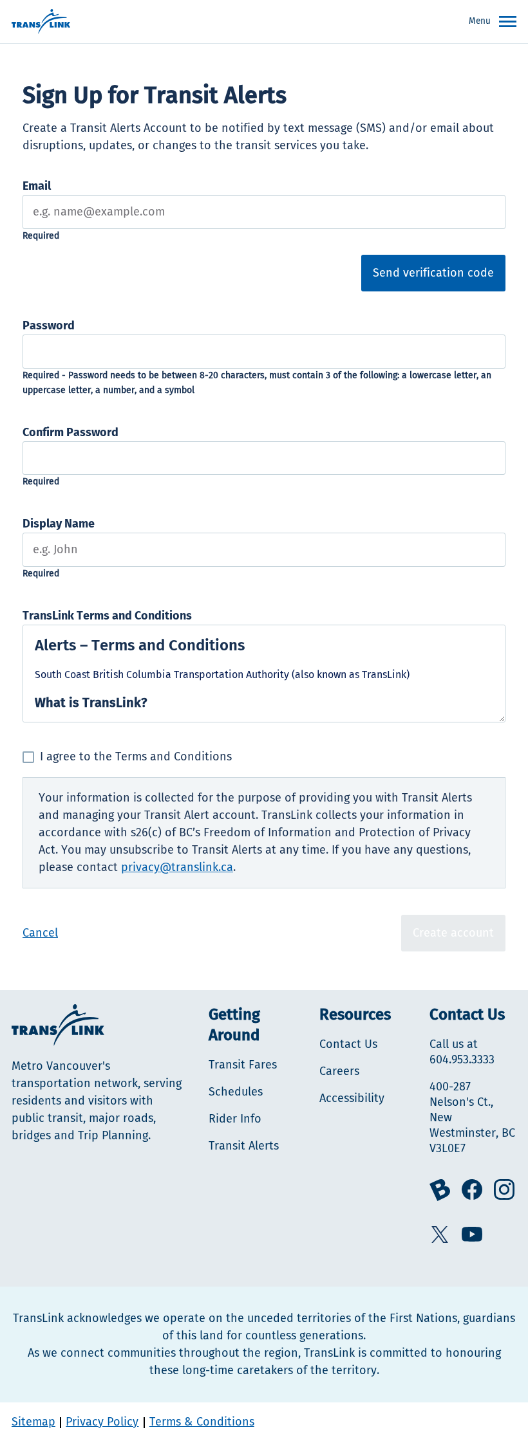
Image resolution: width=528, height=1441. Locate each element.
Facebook (472, 1189)
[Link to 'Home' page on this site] (41, 22)
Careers (339, 1071)
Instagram (504, 1189)
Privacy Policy (102, 1422)
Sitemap (33, 1422)
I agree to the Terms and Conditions (136, 756)
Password (49, 325)
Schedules (236, 1092)
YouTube (472, 1234)
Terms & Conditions (201, 1422)
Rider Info (235, 1119)
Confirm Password (70, 432)
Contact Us (348, 1044)
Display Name (59, 524)
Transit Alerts (244, 1146)
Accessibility (351, 1098)
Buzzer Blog (439, 1190)
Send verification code (433, 273)
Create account (453, 933)
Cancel (40, 933)
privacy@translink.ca (177, 867)
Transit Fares (243, 1065)
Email (37, 186)
